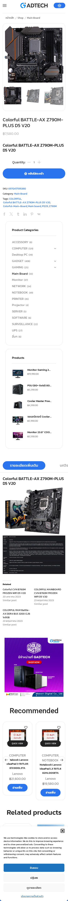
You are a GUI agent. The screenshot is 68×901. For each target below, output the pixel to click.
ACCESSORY (20, 242)
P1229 (45, 206)
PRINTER (18, 299)
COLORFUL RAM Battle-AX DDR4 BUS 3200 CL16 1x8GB (16, 613)
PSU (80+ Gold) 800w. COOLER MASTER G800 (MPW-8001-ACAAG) (39, 385)
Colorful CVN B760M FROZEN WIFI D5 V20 (14, 591)
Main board (34, 206)
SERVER (17, 311)
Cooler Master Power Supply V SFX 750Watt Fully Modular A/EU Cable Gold (39, 401)
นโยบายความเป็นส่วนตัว (32, 896)
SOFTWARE (19, 317)
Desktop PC (20, 254)
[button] (62, 831)
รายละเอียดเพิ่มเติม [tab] (24, 465)
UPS (14, 330)
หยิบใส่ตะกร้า (36, 173)
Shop (20, 18)
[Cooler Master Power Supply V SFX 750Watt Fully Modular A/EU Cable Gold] (18, 405)
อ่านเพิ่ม (17, 787)
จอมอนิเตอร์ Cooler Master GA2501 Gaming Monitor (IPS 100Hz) (39, 417)
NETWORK (19, 286)
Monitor (17, 280)
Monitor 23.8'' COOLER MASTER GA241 (39, 432)
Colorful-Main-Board (15, 206)
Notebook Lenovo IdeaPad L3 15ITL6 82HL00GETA (50, 769)
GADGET (18, 261)
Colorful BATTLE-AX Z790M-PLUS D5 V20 (26, 202)
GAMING (17, 267)
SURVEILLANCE (22, 324)
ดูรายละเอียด (34, 888)
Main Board (33, 18)
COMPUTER (19, 248)
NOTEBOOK (20, 292)
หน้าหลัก (10, 18)
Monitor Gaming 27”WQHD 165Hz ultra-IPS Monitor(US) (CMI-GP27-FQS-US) (39, 370)
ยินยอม (34, 868)
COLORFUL (15, 199)
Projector (18, 305)
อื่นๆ (14, 336)
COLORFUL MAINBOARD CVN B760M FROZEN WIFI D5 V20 (47, 593)
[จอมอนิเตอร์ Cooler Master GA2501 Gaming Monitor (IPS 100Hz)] (18, 420)
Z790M (53, 206)
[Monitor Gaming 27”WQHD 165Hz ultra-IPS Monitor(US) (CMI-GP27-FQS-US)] (18, 374)
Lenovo (17, 773)
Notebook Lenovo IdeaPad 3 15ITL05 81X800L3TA (17, 764)
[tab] (24, 465)
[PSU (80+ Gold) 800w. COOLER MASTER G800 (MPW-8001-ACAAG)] (18, 389)
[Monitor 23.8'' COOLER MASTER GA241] (18, 436)
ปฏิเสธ (34, 878)
